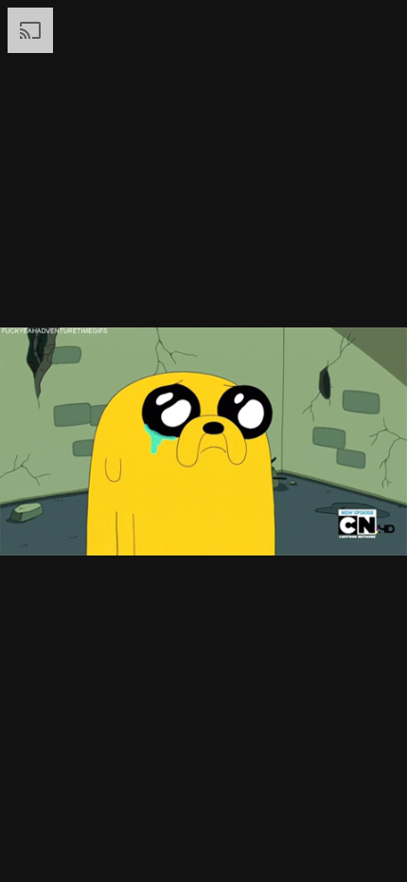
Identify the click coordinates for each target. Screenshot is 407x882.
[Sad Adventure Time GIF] (203, 441)
